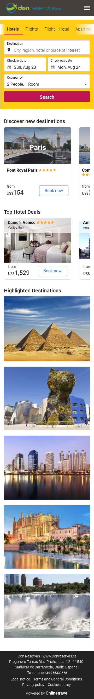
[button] (87, 8)
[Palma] (47, 537)
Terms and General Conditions (57, 679)
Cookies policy (59, 685)
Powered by (47, 693)
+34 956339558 (55, 673)
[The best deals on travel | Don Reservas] (33, 8)
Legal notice (20, 679)
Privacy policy (33, 685)
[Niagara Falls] (47, 606)
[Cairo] (47, 328)
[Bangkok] (47, 467)
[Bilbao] (47, 398)
